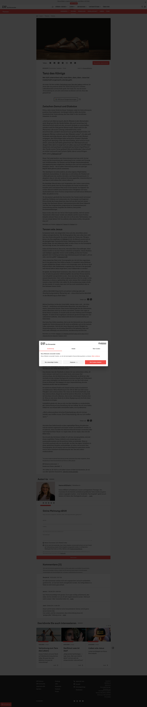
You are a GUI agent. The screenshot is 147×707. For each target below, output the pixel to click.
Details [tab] (73, 348)
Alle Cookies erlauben (95, 362)
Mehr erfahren (96, 356)
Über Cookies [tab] (96, 348)
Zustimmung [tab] (50, 348)
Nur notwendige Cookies (51, 362)
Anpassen (72, 362)
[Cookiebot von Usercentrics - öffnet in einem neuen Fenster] (99, 344)
